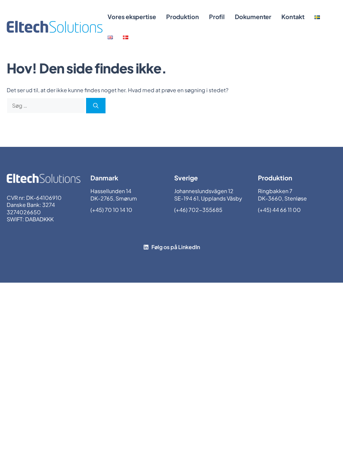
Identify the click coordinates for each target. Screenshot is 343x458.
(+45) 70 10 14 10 (111, 209)
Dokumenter (253, 16)
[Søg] (96, 105)
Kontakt (292, 16)
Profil (217, 16)
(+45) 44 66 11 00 (279, 209)
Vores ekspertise (132, 16)
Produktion (182, 16)
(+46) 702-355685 (198, 209)
